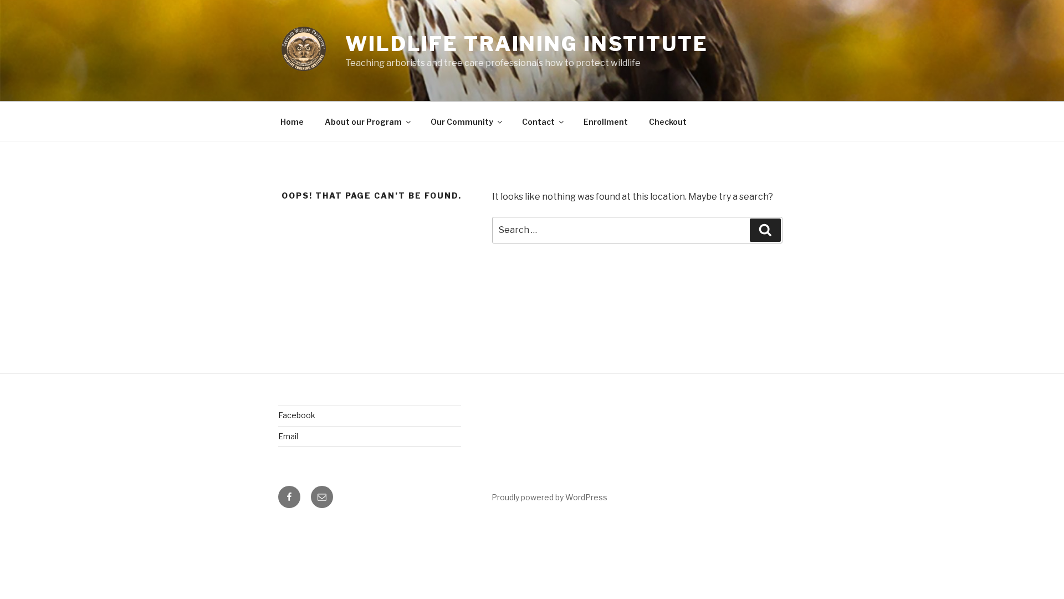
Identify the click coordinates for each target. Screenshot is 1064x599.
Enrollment (606, 121)
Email (288, 436)
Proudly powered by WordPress (549, 497)
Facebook (296, 415)
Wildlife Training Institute (526, 44)
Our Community (462, 121)
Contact (538, 121)
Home (292, 121)
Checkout (668, 121)
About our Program (363, 121)
